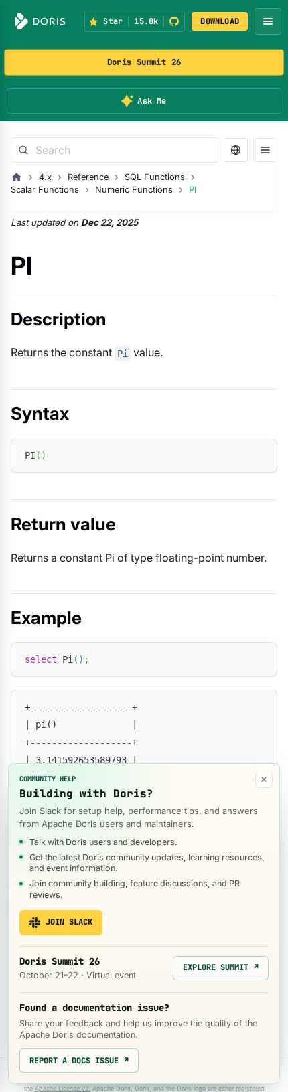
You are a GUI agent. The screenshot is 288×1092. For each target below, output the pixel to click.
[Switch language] (236, 150)
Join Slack (69, 922)
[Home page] (17, 177)
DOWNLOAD (219, 21)
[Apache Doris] (40, 21)
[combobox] (114, 150)
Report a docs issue (79, 1060)
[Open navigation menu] (268, 21)
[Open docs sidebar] (265, 150)
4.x (45, 177)
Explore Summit (221, 967)
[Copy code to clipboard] (261, 455)
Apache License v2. (62, 1088)
